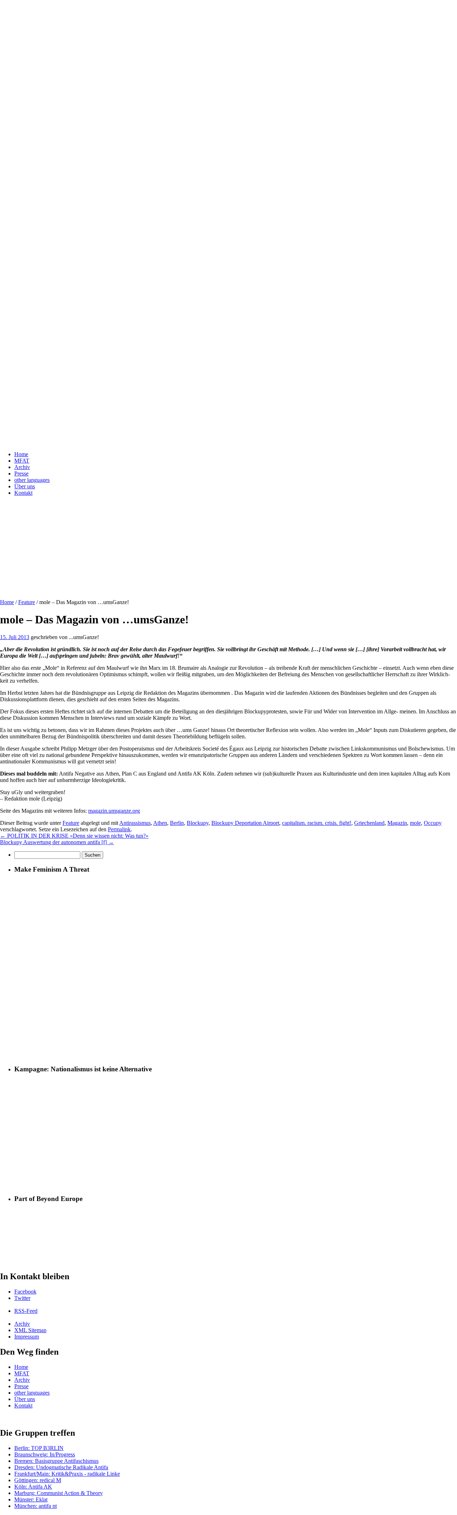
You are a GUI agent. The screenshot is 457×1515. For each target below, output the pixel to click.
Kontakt (23, 493)
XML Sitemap (30, 1330)
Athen (160, 823)
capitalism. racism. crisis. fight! (316, 823)
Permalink (119, 829)
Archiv (22, 467)
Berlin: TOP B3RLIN (39, 1448)
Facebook (25, 1292)
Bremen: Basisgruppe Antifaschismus (56, 1461)
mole (415, 823)
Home (21, 454)
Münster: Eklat (30, 1499)
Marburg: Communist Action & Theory (58, 1493)
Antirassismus (135, 823)
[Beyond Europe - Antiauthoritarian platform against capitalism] (59, 1261)
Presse (21, 473)
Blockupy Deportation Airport (245, 823)
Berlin (177, 823)
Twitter (22, 1298)
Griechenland (369, 823)
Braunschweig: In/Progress (44, 1454)
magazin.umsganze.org (114, 811)
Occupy (433, 823)
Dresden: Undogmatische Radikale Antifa (61, 1467)
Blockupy (198, 823)
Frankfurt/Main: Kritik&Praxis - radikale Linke (67, 1474)
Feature (26, 602)
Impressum (26, 1337)
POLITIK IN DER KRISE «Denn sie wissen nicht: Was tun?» (74, 836)
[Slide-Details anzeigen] (175, 590)
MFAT (21, 461)
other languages (32, 480)
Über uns (24, 486)
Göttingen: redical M (37, 1480)
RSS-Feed (25, 1311)
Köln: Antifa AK (33, 1487)
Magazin (397, 823)
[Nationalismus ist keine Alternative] (236, 1185)
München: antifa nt (35, 1506)
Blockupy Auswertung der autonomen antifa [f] (57, 842)
